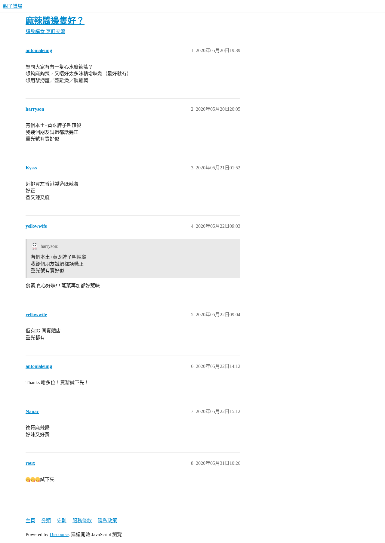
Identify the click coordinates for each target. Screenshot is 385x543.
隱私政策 (107, 520)
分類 (46, 520)
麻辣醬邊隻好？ (55, 21)
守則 (61, 520)
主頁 (30, 520)
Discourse (59, 534)
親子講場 (12, 6)
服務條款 (82, 520)
